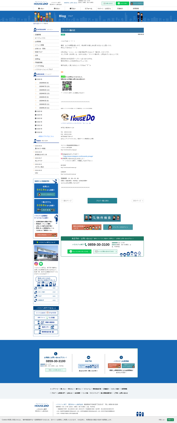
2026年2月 (42, 104)
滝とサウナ (38, 160)
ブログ (53, 393)
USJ (36, 173)
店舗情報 (38, 34)
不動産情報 (38, 62)
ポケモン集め (39, 167)
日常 (36, 55)
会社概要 (77, 393)
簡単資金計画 (97, 389)
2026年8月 (42, 83)
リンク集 (85, 393)
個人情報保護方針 (106, 393)
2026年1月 (42, 108)
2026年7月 (42, 86)
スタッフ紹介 (115, 389)
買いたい (41, 8)
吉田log (37, 59)
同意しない (162, 419)
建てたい (73, 8)
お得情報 (38, 41)
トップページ (54, 389)
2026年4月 (42, 97)
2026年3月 (42, 100)
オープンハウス (40, 38)
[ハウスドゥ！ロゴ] (82, 117)
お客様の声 (61, 393)
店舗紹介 (120, 8)
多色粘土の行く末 (41, 154)
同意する (170, 419)
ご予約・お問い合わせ (121, 393)
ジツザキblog (39, 66)
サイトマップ (94, 393)
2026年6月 (42, 90)
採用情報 (136, 8)
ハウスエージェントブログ (44, 69)
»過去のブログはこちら (46, 136)
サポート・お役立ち (104, 8)
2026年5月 (42, 93)
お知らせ (69, 393)
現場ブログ (38, 52)
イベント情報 (39, 45)
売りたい (57, 8)
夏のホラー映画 (40, 148)
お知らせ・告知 (40, 48)
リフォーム (88, 8)
